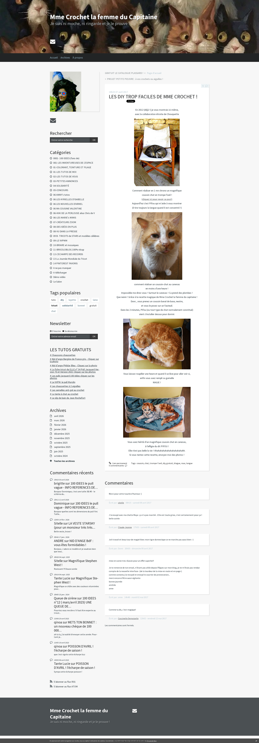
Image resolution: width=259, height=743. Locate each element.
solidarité (67, 305)
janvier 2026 (60, 429)
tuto (53, 299)
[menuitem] (55, 57)
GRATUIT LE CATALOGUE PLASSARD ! (124, 73)
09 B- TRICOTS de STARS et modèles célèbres (76, 235)
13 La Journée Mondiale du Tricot (70, 258)
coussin (140, 463)
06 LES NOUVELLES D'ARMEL (68, 203)
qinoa (58, 622)
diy (62, 299)
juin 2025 (58, 451)
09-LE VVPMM (60, 240)
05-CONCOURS (60, 190)
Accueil (54, 57)
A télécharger (60, 272)
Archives (65, 57)
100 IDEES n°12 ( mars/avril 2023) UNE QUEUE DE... (75, 602)
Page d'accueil (154, 73)
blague (177, 463)
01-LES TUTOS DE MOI (64, 171)
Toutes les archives (64, 461)
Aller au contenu (8, 2)
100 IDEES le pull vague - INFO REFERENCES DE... (76, 485)
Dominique (62, 503)
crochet (84, 299)
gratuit (93, 305)
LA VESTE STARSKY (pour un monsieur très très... (74, 525)
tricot (54, 305)
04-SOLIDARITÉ (61, 185)
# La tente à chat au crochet (64, 394)
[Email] (52, 41)
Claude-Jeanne (125, 527)
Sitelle (58, 523)
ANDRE (59, 541)
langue (189, 463)
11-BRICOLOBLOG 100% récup (68, 249)
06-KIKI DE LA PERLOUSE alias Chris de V (74, 213)
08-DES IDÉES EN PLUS (65, 226)
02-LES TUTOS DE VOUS (65, 176)
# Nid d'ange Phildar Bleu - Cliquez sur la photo (73, 365)
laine (95, 299)
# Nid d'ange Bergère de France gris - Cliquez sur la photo (74, 360)
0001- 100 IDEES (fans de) (66, 158)
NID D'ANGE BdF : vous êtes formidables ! (73, 543)
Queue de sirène (65, 598)
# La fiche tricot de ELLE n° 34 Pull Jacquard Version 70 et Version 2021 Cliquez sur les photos (74, 370)
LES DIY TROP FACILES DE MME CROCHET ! (153, 96)
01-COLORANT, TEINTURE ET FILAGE (72, 167)
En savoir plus (151, 741)
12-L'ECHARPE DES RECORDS (68, 254)
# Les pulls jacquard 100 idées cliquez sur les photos (72, 377)
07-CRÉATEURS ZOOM (64, 222)
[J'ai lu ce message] (256, 741)
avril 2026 (59, 416)
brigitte (59, 483)
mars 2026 (59, 420)
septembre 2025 (62, 447)
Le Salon (57, 281)
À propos (78, 57)
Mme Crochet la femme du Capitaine (103, 17)
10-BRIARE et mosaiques (66, 245)
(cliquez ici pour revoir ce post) (157, 199)
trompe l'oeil (156, 463)
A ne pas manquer (62, 268)
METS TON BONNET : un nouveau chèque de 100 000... (75, 626)
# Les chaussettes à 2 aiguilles (65, 386)
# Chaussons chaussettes (62, 355)
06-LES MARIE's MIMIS (64, 217)
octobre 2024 (60, 455)
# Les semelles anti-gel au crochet (67, 390)
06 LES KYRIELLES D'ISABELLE (68, 199)
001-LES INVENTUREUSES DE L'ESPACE (73, 162)
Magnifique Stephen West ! (75, 563)
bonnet (81, 305)
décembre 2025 (62, 433)
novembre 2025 (62, 438)
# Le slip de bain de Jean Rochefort (67, 397)
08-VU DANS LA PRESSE (65, 231)
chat (53, 311)
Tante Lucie (62, 578)
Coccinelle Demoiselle (128, 618)
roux (183, 463)
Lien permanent (119, 463)
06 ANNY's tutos (61, 194)
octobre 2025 (60, 442)
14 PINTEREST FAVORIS (65, 263)
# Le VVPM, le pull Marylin (62, 382)
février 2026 (60, 424)
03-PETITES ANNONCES (65, 181)
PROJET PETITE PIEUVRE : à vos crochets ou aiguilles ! (135, 79)
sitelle (121, 502)
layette (72, 299)
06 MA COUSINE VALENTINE (67, 208)
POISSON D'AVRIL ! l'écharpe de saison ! (73, 648)
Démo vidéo (59, 277)
